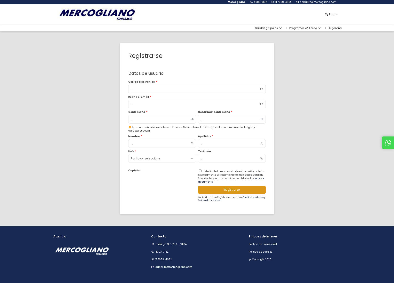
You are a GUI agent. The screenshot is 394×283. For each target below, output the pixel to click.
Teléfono (204, 151)
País (132, 151)
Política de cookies (260, 251)
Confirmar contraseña (215, 112)
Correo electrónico (142, 82)
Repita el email (139, 97)
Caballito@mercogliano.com (318, 2)
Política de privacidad (209, 200)
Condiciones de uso (253, 197)
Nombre (135, 136)
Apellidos (205, 136)
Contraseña (137, 112)
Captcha (134, 170)
